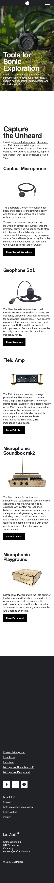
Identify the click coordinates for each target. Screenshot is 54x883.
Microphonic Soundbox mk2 (18, 766)
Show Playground (15, 617)
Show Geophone (14, 341)
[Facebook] (6, 784)
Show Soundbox (14, 536)
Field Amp (13, 145)
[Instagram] (15, 784)
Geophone (42, 142)
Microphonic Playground (16, 771)
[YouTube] (24, 784)
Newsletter (9, 796)
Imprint (7, 816)
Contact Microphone (24, 142)
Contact (7, 801)
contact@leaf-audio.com (16, 851)
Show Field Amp (14, 430)
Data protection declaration (18, 806)
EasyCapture (10, 811)
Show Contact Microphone (19, 251)
